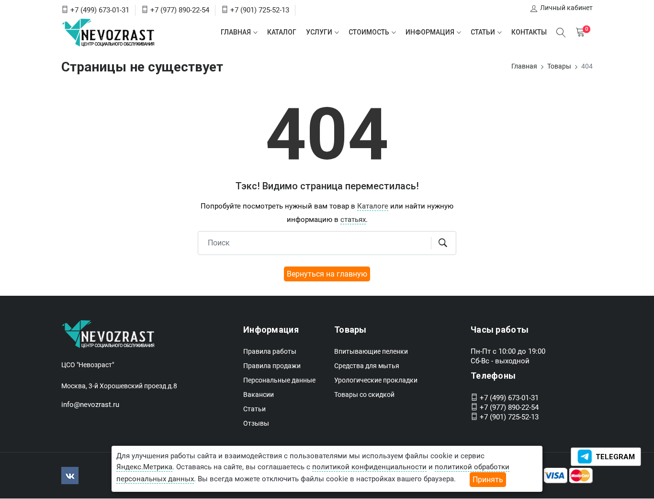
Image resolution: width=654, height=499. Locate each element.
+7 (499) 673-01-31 (99, 10)
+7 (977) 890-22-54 (179, 10)
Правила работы (269, 351)
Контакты (529, 32)
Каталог (281, 32)
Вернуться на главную (327, 274)
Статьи (483, 32)
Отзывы (256, 423)
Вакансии (258, 394)
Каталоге (372, 206)
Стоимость (369, 32)
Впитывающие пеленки (371, 351)
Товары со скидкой (364, 394)
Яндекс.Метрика (144, 467)
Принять (488, 479)
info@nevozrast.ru (90, 404)
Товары (559, 66)
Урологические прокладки (375, 380)
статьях (353, 219)
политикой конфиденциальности (369, 467)
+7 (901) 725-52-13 (259, 10)
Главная (236, 32)
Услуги (319, 32)
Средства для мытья (366, 366)
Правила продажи (272, 366)
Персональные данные (279, 380)
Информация (430, 32)
